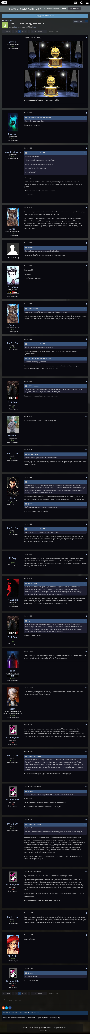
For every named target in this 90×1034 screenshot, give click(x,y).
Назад (8, 31)
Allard (12, 498)
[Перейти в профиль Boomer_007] (13, 730)
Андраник (12, 600)
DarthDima (13, 287)
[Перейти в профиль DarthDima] (13, 275)
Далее (40, 31)
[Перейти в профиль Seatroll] (13, 217)
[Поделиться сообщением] (86, 38)
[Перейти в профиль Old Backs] (13, 944)
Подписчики (78, 21)
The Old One (12, 343)
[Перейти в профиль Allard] (13, 486)
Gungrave (12, 134)
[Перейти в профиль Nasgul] (13, 696)
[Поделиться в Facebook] (10, 1007)
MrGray (12, 558)
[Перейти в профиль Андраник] (13, 588)
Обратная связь (60, 1027)
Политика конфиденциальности (40, 1027)
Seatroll (12, 229)
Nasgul (12, 708)
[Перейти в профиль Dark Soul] (13, 390)
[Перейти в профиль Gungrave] (13, 122)
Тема (24, 1027)
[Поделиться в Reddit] (3, 1007)
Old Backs (12, 956)
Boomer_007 (12, 737)
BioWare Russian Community (24, 8)
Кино (34, 27)
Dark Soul (12, 402)
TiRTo (12, 670)
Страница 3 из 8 (54, 31)
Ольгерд (12, 435)
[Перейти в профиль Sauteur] (5, 25)
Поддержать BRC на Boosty (45, 16)
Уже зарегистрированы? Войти (54, 8)
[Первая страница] (3, 31)
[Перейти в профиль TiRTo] (13, 659)
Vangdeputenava (13, 152)
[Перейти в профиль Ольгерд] (13, 424)
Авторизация (7, 20)
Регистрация (74, 8)
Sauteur (17, 27)
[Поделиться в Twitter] (6, 1007)
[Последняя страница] (45, 31)
